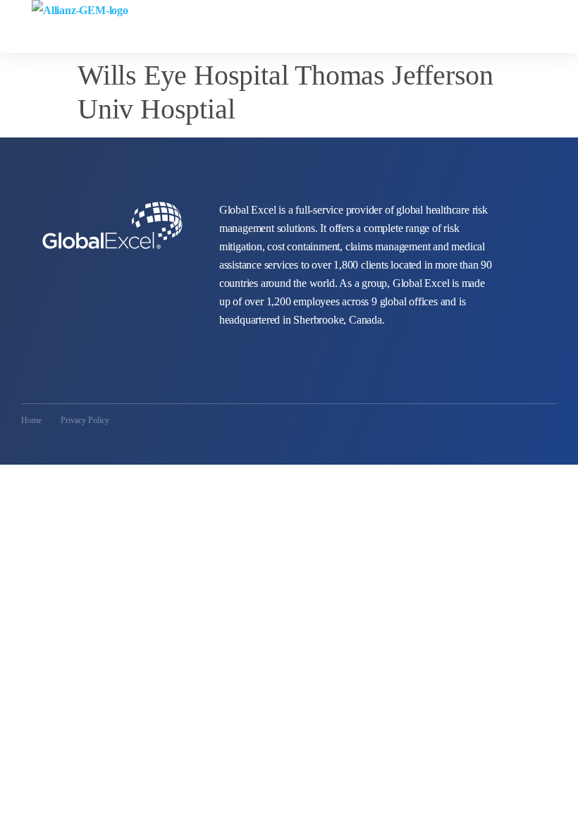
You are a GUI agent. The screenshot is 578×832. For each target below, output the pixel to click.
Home (31, 420)
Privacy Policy (85, 420)
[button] (564, 16)
